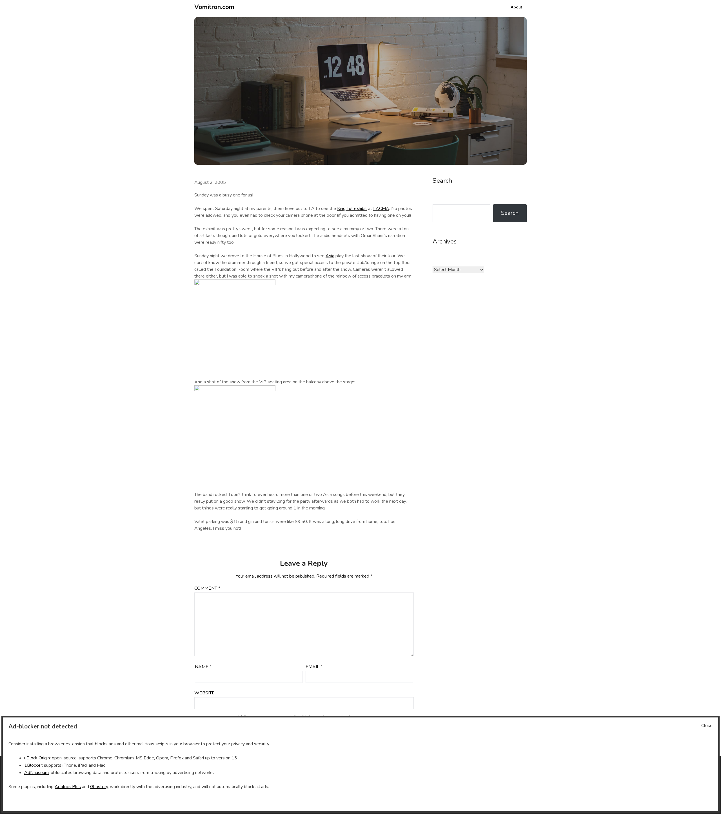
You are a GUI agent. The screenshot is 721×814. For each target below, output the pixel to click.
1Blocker (33, 765)
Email (314, 667)
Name (203, 667)
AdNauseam (36, 773)
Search (510, 213)
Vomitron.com (214, 7)
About (516, 7)
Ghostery (99, 787)
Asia (330, 256)
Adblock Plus (68, 787)
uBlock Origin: (37, 758)
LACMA (381, 208)
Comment (207, 588)
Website (204, 693)
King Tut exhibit (352, 208)
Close (707, 726)
